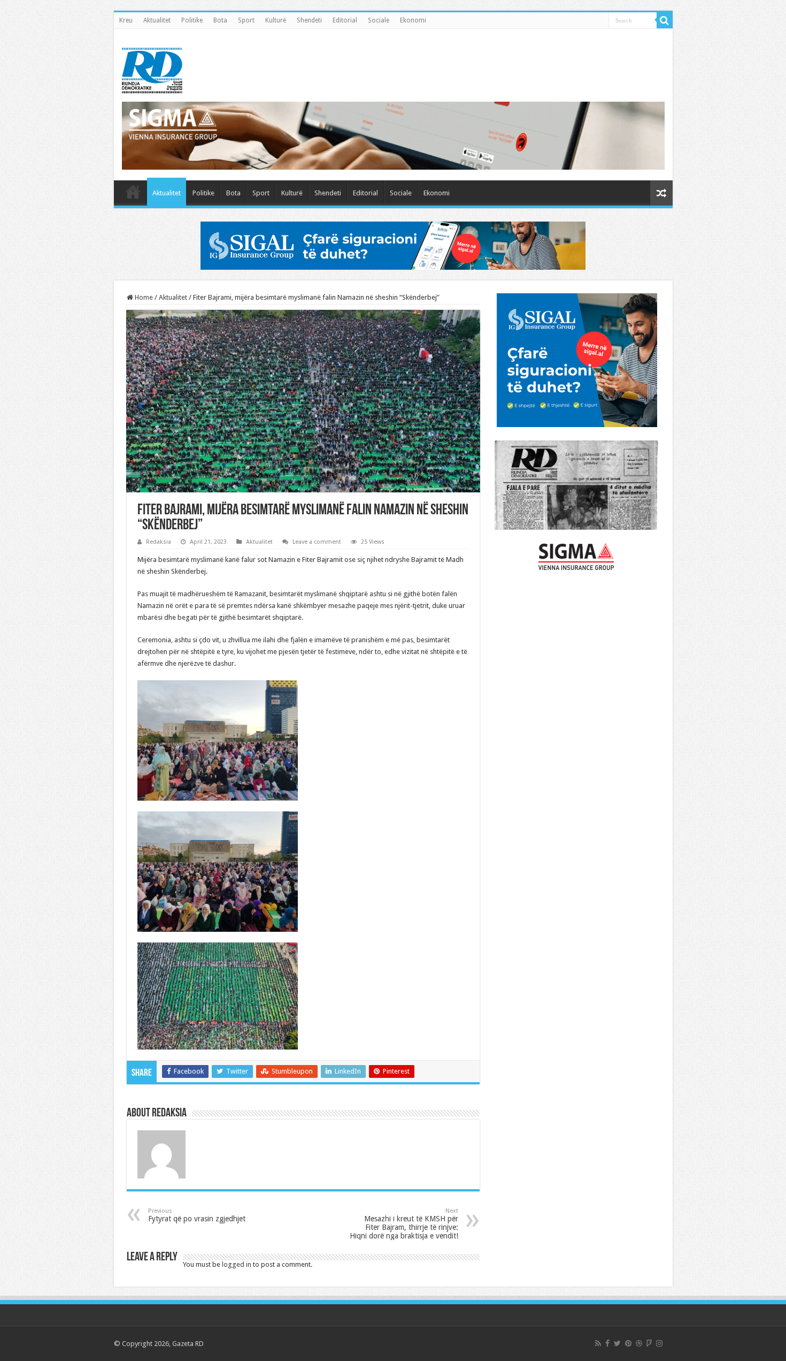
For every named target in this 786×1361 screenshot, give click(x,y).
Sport (246, 20)
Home (143, 297)
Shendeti (309, 20)
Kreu (126, 20)
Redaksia (158, 541)
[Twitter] (617, 1343)
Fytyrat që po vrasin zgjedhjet (196, 1215)
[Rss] (598, 1343)
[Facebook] (607, 1343)
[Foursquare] (649, 1343)
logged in (236, 1264)
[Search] (665, 20)
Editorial (345, 20)
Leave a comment (316, 541)
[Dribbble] (639, 1343)
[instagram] (659, 1343)
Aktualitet (157, 20)
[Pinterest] (628, 1343)
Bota (220, 20)
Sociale (378, 20)
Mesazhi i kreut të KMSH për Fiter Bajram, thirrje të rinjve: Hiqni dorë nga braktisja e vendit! (404, 1223)
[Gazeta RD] (152, 68)
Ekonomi (413, 20)
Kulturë (275, 20)
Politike (192, 20)
